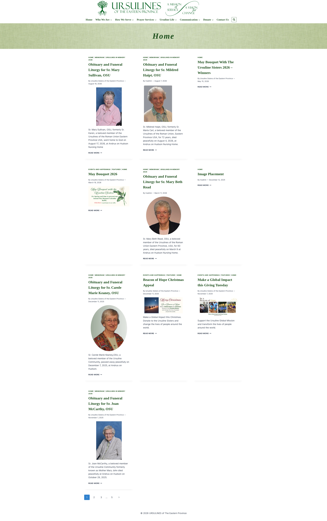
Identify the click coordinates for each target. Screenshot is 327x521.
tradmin (149, 81)
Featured (116, 169)
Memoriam (99, 57)
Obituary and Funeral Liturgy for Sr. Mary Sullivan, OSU (105, 69)
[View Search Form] (234, 19)
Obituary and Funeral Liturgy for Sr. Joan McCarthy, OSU (105, 403)
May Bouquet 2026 (102, 174)
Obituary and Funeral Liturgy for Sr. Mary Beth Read (162, 181)
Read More (95, 153)
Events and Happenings (99, 169)
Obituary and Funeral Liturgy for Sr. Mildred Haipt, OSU (160, 69)
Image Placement (211, 174)
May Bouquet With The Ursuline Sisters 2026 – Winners (216, 67)
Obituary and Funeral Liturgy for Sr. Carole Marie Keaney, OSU (105, 287)
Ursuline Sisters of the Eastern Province (107, 81)
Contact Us (223, 19)
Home (89, 19)
